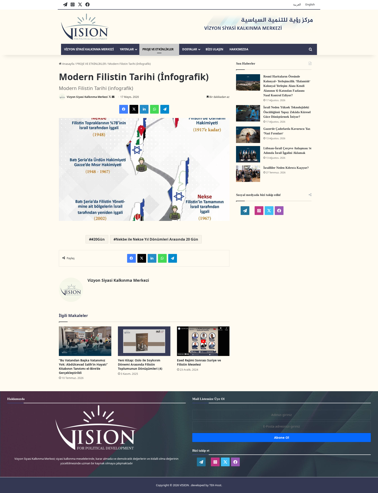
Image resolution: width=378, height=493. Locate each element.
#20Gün (98, 239)
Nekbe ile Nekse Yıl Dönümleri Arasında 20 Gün (157, 239)
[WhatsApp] (154, 109)
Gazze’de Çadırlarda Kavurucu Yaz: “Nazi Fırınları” (286, 131)
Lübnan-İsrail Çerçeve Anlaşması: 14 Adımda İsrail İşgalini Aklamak (287, 151)
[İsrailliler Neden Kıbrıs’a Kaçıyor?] (248, 174)
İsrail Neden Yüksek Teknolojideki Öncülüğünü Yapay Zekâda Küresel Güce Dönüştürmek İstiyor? (287, 112)
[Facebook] (123, 109)
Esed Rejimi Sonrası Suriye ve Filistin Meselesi (199, 362)
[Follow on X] (110, 97)
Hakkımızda (238, 49)
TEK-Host (215, 485)
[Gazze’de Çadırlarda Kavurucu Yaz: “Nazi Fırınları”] (248, 135)
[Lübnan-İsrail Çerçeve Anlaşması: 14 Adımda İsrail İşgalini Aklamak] (248, 154)
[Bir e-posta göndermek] (113, 97)
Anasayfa (67, 64)
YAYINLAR (127, 49)
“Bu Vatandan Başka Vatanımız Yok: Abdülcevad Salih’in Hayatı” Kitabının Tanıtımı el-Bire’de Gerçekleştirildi (83, 366)
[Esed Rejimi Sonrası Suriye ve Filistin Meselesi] (203, 341)
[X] (134, 109)
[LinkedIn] (144, 109)
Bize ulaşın (214, 49)
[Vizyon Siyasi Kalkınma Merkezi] (85, 27)
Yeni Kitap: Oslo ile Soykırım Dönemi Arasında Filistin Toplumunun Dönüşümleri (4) (140, 364)
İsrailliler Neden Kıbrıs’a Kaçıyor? (286, 168)
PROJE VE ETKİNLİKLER (158, 49)
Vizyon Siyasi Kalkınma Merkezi (89, 49)
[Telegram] (164, 109)
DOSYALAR (189, 49)
